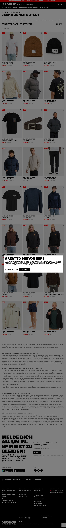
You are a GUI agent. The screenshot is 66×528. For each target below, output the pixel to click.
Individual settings (11, 270)
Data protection (9, 266)
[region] (33, 264)
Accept (24, 270)
